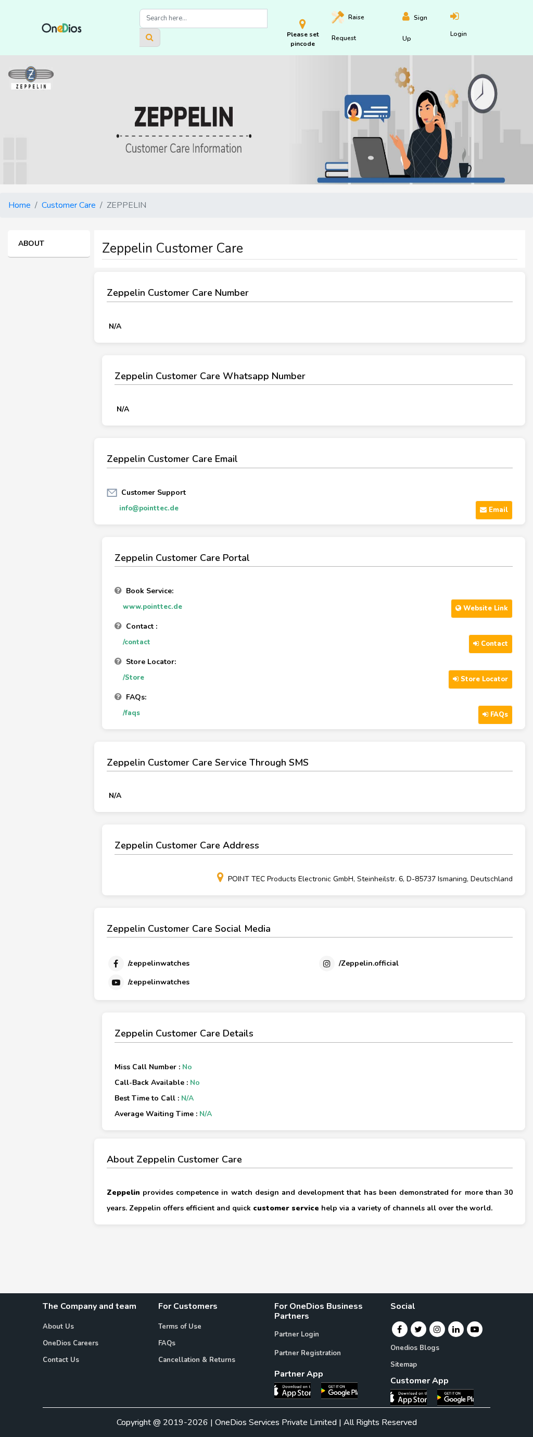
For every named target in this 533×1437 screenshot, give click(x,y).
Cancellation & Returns (196, 1360)
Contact (493, 643)
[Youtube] (475, 1329)
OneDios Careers (70, 1343)
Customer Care (69, 205)
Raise (348, 27)
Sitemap (403, 1364)
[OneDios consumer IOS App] (412, 1397)
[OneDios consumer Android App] (455, 1397)
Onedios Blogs (414, 1348)
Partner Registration (307, 1353)
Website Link (484, 608)
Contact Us (61, 1360)
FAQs (498, 714)
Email (497, 510)
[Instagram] (437, 1329)
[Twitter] (418, 1329)
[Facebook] (399, 1329)
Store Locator (483, 679)
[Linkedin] (456, 1329)
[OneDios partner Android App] (339, 1390)
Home (19, 205)
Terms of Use (179, 1326)
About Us (58, 1326)
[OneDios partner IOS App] (296, 1390)
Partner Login (296, 1334)
